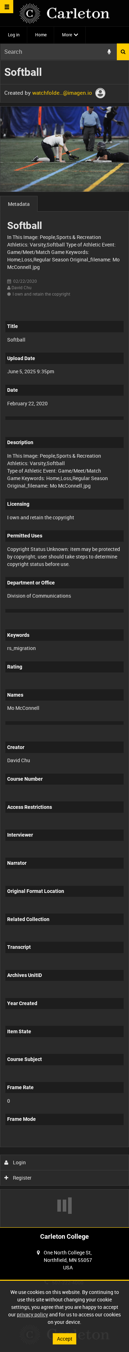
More (67, 34)
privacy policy (32, 1314)
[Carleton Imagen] (64, 13)
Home (41, 34)
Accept (64, 1338)
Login (19, 1162)
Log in (14, 34)
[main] (64, 644)
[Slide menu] (6, 6)
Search (123, 51)
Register (22, 1177)
